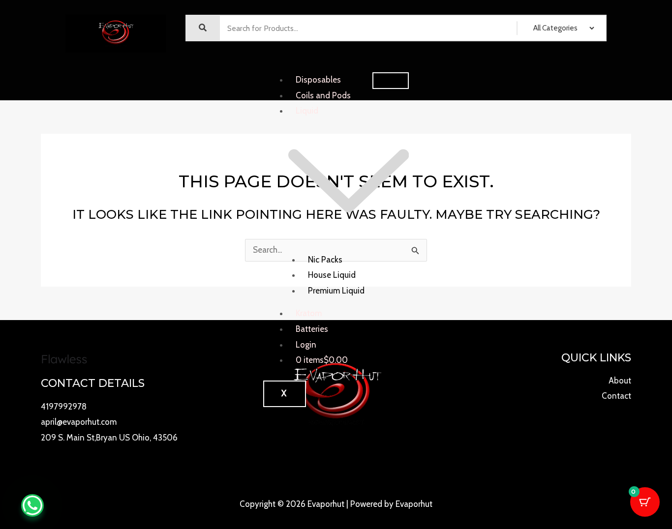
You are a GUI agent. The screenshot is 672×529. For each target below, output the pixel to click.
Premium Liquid (336, 290)
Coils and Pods (323, 95)
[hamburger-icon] (390, 80)
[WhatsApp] (32, 505)
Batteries (312, 329)
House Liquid (332, 275)
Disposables (318, 80)
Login (306, 345)
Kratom (309, 313)
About (620, 380)
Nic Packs (325, 259)
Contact (616, 396)
